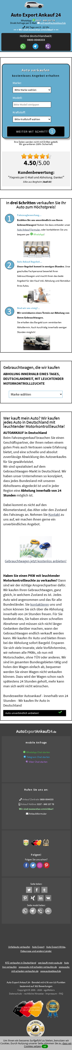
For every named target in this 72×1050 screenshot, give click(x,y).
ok (45, 1046)
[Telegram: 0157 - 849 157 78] (36, 47)
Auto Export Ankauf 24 (36, 14)
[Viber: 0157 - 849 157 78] (48, 47)
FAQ (61, 993)
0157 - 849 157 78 (45, 20)
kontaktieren (39, 604)
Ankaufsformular (38, 813)
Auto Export (38, 946)
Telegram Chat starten (38, 757)
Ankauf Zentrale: (30, 799)
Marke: (17, 83)
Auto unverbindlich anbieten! (22, 713)
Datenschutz (15, 993)
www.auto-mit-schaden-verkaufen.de (38, 966)
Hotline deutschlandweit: (36, 38)
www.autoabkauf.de (50, 971)
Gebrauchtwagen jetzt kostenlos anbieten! (35, 561)
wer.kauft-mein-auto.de (50, 962)
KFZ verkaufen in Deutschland (20, 962)
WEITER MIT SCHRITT (34, 131)
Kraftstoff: (19, 112)
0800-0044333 (46, 799)
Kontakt (54, 514)
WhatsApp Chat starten (38, 752)
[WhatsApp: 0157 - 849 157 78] (33, 20)
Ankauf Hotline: (28, 804)
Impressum (51, 993)
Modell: (17, 98)
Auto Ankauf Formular (28, 229)
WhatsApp (38, 234)
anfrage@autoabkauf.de (53, 23)
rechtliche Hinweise (34, 993)
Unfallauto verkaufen (19, 946)
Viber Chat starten (38, 761)
